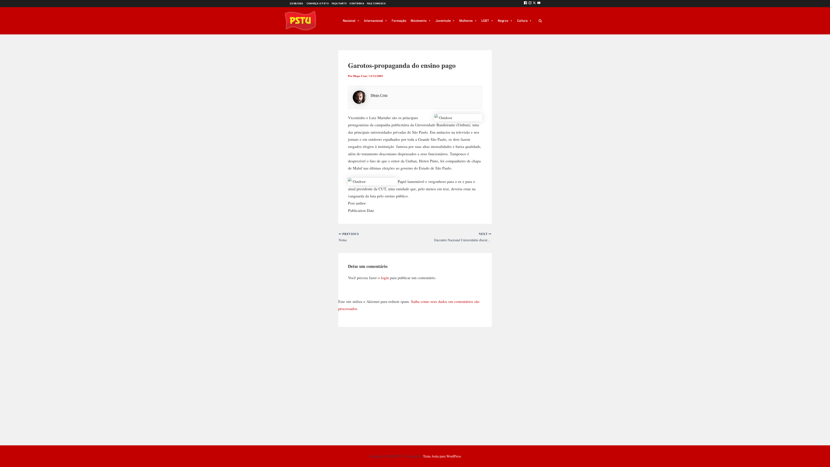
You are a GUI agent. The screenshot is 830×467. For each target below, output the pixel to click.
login (385, 277)
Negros (503, 20)
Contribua (356, 3)
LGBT (485, 20)
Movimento (419, 20)
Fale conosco (376, 3)
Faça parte (339, 3)
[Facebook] (525, 3)
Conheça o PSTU (317, 3)
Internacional (373, 20)
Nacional (349, 20)
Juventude (443, 20)
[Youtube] (538, 3)
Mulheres (466, 20)
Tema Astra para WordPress (442, 456)
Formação (399, 20)
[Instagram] (530, 3)
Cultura (522, 20)
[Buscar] (540, 20)
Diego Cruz (379, 95)
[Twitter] (534, 3)
